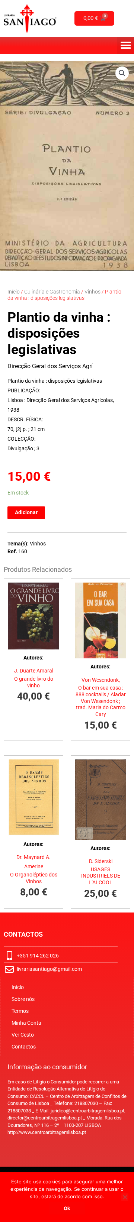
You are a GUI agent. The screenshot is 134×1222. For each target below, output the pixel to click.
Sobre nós (23, 999)
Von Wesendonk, (101, 680)
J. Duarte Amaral (33, 671)
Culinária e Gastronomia (52, 292)
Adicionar (26, 512)
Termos (20, 1011)
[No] (124, 1197)
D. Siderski (100, 861)
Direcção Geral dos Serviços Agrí (50, 366)
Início (13, 292)
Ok (67, 1208)
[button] (125, 45)
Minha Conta (26, 1023)
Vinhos (92, 292)
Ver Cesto (23, 1035)
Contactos (24, 1047)
